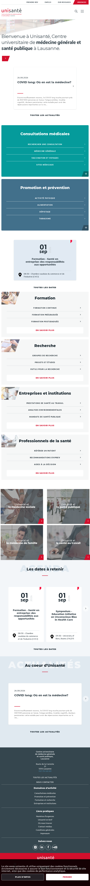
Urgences (81, 2)
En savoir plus (45, 330)
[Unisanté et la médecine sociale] (42, 521)
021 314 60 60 (45, 771)
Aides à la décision (45, 464)
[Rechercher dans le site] (76, 11)
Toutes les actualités (45, 115)
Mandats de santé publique (45, 416)
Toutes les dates (45, 287)
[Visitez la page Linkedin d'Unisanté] (41, 847)
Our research (64, 2)
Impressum (45, 833)
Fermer (67, 877)
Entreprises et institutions (45, 803)
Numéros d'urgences (45, 816)
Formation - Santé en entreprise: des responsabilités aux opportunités (45, 262)
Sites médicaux (45, 164)
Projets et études (45, 362)
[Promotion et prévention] (86, 228)
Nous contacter (45, 782)
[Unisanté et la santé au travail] (88, 557)
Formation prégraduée (45, 314)
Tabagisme (45, 218)
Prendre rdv (32, 2)
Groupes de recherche (45, 355)
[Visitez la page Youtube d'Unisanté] (54, 847)
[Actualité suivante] (73, 86)
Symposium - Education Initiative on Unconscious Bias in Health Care (64, 615)
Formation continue (45, 308)
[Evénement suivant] (86, 609)
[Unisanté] (5, 58)
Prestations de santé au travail (45, 403)
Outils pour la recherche (45, 369)
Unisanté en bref (45, 819)
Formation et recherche (45, 799)
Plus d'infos (22, 877)
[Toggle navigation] (82, 11)
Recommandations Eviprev (45, 457)
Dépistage (45, 211)
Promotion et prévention (45, 796)
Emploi (48, 2)
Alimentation (45, 205)
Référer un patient (45, 450)
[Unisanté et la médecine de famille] (42, 557)
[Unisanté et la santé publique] (88, 521)
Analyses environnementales (45, 410)
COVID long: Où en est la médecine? (44, 82)
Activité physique (45, 198)
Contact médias (45, 826)
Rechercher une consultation (45, 144)
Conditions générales (45, 829)
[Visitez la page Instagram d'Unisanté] (35, 847)
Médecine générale (45, 151)
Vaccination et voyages (45, 158)
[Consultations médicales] (86, 174)
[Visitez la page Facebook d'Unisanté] (48, 847)
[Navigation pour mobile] (82, 11)
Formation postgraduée (45, 321)
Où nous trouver (45, 823)
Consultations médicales (45, 793)
